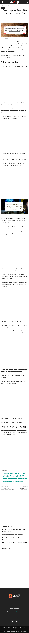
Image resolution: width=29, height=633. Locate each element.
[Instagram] (16, 621)
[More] (20, 19)
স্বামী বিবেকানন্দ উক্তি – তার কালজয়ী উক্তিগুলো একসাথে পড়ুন (7, 489)
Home (2, 5)
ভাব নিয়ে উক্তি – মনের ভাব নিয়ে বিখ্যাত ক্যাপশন (13, 481)
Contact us (5, 627)
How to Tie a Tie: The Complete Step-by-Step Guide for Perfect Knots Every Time (14, 543)
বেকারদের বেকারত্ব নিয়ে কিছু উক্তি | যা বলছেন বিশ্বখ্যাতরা (15, 478)
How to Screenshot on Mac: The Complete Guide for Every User (14, 538)
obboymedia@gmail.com (17, 611)
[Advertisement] (14, 86)
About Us (14, 628)
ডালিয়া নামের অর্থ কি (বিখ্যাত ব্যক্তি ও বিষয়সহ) (22, 489)
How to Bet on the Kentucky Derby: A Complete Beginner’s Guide (13, 547)
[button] (2, 2)
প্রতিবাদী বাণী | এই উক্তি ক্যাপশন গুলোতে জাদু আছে (14, 473)
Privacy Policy (22, 627)
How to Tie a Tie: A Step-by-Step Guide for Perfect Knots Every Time (14, 530)
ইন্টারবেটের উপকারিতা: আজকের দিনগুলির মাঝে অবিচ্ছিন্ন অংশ (12, 534)
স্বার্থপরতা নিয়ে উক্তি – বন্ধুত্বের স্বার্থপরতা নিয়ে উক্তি (13, 476)
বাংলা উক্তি (7, 5)
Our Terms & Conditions (13, 627)
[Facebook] (12, 621)
